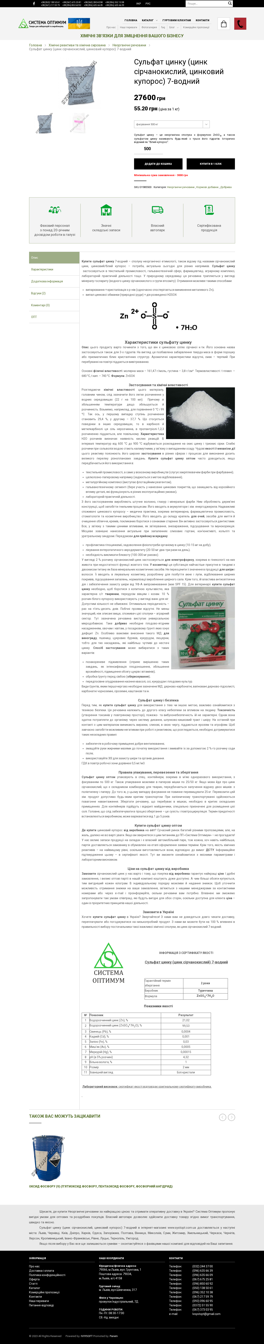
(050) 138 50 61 (202, 1288)
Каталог (148, 20)
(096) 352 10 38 (202, 1292)
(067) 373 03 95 (202, 1309)
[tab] (54, 258)
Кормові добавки (207, 187)
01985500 (145, 187)
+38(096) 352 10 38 (114, 2)
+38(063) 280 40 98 (93, 2)
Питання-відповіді (41, 1305)
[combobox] (172, 124)
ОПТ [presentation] (34, 317)
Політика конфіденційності (47, 1275)
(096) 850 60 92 (202, 1283)
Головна (131, 20)
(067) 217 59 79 (202, 1296)
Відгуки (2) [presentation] (38, 293)
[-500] (161, 152)
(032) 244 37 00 (202, 1266)
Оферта (34, 1279)
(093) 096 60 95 (202, 1301)
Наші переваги (128, 27)
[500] (161, 146)
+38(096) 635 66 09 (93, 5)
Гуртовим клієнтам (177, 20)
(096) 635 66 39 (202, 1270)
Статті (33, 1283)
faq (163, 27)
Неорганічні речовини (129, 45)
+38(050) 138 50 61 (50, 2)
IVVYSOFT (87, 1336)
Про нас (111, 27)
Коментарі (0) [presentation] (40, 305)
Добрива (226, 187)
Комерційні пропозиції (196, 27)
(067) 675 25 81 (202, 1279)
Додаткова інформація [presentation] (47, 281)
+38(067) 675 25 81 (71, 2)
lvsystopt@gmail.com (206, 1314)
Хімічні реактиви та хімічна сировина (77, 45)
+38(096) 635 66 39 (114, 5)
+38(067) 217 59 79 (50, 5)
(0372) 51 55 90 (202, 1305)
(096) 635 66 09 (202, 1275)
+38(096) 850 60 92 (71, 5)
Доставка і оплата (41, 1270)
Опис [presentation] (34, 257)
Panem (114, 1336)
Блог (172, 27)
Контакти (202, 20)
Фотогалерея (149, 27)
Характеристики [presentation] (42, 269)
